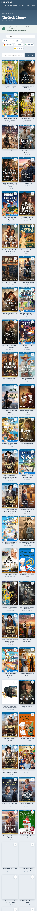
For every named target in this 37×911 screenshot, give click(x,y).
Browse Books (15, 5)
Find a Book (26, 5)
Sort (3, 36)
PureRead (6, 2)
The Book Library (10, 13)
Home (7, 5)
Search (30, 55)
